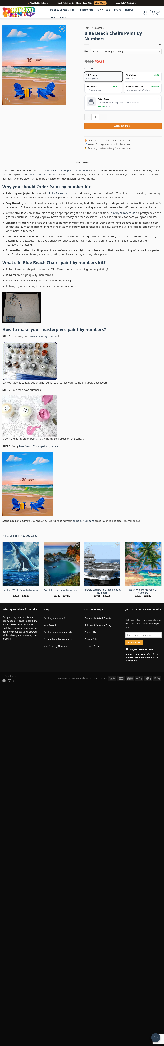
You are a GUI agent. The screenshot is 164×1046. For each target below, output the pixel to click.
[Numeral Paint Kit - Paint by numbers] (23, 12)
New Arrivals (103, 9)
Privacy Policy (91, 639)
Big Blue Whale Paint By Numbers (21, 590)
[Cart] (158, 12)
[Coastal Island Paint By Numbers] (61, 564)
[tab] (82, 162)
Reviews (128, 9)
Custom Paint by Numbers (57, 639)
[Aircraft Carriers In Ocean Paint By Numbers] (102, 564)
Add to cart (123, 126)
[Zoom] (7, 101)
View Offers (100, 3)
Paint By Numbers (60, 193)
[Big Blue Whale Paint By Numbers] (21, 564)
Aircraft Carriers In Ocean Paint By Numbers (102, 591)
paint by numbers (86, 329)
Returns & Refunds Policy (97, 625)
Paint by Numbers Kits (62, 9)
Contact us (131, 3)
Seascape (99, 27)
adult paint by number (42, 174)
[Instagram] (9, 681)
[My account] (152, 12)
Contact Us (90, 632)
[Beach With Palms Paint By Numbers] (143, 564)
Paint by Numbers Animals (57, 632)
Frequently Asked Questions (99, 618)
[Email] (14, 681)
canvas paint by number (43, 336)
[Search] (145, 12)
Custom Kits (86, 9)
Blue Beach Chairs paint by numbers (67, 170)
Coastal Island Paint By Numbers (61, 590)
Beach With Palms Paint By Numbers (142, 591)
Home (87, 27)
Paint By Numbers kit (122, 213)
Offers (117, 9)
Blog (53, 17)
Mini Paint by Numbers (55, 646)
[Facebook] (4, 681)
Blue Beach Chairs (30, 446)
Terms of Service (93, 646)
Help (61, 17)
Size (86, 51)
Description (82, 162)
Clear (159, 44)
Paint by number (66, 187)
